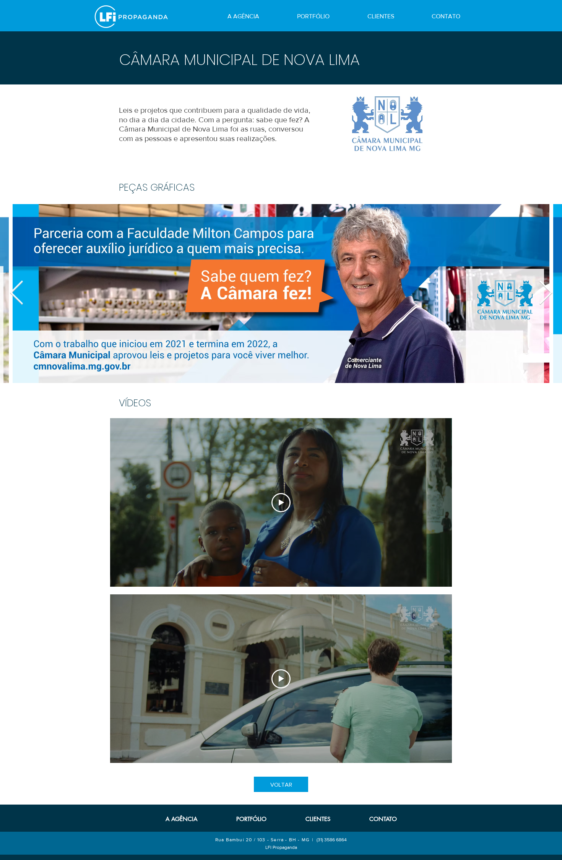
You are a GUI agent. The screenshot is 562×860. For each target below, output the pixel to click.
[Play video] (281, 502)
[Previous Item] (16, 294)
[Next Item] (545, 294)
